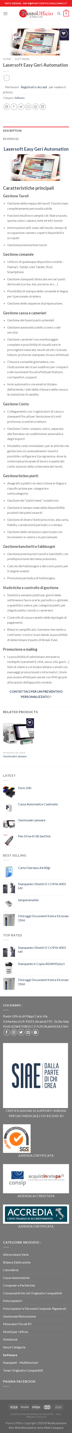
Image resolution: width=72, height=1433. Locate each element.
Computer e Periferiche (19, 1285)
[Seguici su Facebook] (6, 1032)
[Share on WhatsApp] (6, 106)
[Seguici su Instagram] (14, 1032)
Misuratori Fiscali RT (17, 1324)
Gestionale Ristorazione (19, 1316)
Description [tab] (12, 130)
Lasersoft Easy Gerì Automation (36, 149)
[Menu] (5, 13)
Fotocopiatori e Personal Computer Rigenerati (34, 1308)
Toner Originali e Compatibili (23, 1370)
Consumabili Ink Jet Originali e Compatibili (32, 1293)
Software (22, 59)
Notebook (10, 1339)
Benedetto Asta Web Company (43, 1427)
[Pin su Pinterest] (35, 106)
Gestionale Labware (15, 756)
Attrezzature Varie (16, 1254)
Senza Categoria (14, 1347)
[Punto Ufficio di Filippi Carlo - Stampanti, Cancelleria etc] (36, 13)
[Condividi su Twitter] (21, 106)
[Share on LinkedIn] (42, 106)
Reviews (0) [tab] (10, 138)
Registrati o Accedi (34, 87)
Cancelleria (10, 1270)
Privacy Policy (36, 1416)
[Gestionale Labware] (18, 733)
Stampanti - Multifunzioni (20, 1362)
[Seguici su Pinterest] (35, 1032)
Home (7, 59)
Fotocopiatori (12, 1301)
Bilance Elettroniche (17, 1262)
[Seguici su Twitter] (21, 1032)
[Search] (58, 13)
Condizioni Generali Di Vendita (31, 1414)
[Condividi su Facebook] (14, 106)
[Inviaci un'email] (28, 1032)
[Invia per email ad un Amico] (28, 106)
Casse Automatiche (16, 1278)
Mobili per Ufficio (15, 1332)
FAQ (58, 1414)
